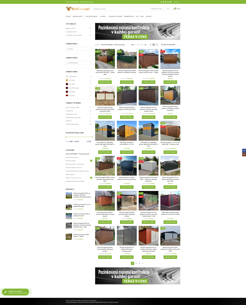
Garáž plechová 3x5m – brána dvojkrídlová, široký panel (105, 214)
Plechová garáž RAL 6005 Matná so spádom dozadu (126, 71)
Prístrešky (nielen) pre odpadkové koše (77, 171)
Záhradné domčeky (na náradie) (75, 181)
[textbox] (70, 49)
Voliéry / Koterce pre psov (73, 178)
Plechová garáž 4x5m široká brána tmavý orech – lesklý (148, 71)
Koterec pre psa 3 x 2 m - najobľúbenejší (82, 205)
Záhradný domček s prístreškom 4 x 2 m (127, 143)
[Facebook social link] (161, 2)
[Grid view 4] (154, 44)
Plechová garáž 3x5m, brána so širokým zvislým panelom (170, 108)
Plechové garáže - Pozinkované (75, 164)
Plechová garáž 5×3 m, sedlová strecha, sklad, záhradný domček (148, 249)
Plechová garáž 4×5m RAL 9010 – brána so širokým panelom (148, 179)
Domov (97, 44)
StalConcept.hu (114, 302)
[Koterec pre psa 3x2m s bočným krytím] (69, 216)
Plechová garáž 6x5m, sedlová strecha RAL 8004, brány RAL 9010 (105, 109)
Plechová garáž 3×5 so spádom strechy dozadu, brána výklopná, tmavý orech (170, 73)
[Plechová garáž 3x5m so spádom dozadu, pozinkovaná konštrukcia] (69, 196)
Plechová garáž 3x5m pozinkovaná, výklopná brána (127, 214)
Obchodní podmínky (72, 302)
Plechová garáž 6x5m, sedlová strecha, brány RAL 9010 (170, 249)
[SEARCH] (168, 9)
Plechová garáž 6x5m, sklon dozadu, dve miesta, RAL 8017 (105, 179)
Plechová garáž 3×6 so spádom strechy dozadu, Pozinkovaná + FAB (148, 214)
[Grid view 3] (150, 44)
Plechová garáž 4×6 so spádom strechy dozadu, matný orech (148, 109)
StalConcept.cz (103, 302)
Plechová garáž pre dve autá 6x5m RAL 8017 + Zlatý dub (105, 72)
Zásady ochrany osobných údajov (89, 302)
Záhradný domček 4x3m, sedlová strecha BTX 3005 (170, 213)
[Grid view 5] (157, 44)
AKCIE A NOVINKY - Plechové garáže (77, 154)
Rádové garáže (70, 174)
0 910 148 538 (74, 2)
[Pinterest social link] (166, 2)
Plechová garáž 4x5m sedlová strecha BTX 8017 (127, 108)
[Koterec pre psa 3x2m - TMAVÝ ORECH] (69, 237)
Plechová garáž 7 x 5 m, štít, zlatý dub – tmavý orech (170, 143)
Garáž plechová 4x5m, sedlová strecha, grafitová (126, 178)
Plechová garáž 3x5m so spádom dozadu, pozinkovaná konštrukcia (82, 195)
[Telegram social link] (170, 2)
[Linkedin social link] (168, 2)
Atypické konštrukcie (72, 157)
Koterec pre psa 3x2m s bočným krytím (81, 215)
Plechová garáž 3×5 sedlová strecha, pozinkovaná (127, 249)
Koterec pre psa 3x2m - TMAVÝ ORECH (81, 235)
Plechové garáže (71, 160)
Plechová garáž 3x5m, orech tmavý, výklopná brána (105, 249)
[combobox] (79, 49)
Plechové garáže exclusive (73, 167)
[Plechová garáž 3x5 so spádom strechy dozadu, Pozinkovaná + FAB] (69, 226)
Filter (89, 141)
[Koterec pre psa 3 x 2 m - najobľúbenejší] (69, 207)
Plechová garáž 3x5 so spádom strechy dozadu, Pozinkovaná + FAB (82, 225)
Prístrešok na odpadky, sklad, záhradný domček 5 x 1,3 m (105, 144)
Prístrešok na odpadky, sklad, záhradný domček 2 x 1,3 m (148, 144)
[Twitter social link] (163, 2)
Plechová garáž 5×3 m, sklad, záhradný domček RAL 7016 (170, 179)
